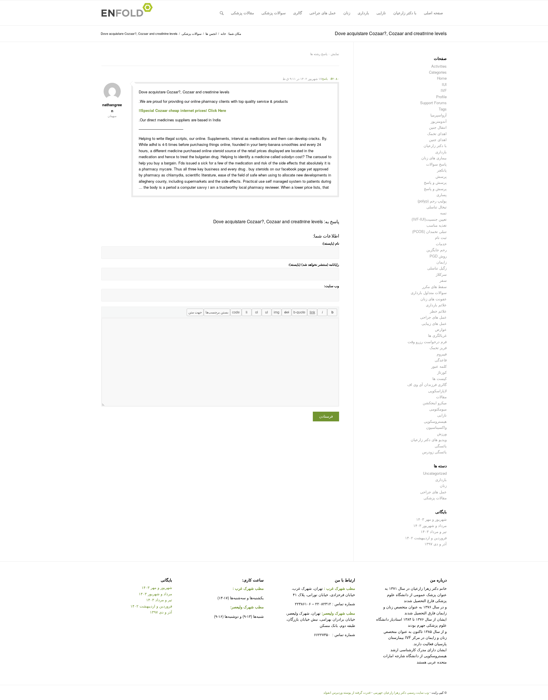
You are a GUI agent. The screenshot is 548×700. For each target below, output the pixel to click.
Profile (441, 96)
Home (442, 78)
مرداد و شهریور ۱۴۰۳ (430, 525)
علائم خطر (438, 311)
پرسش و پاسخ (435, 182)
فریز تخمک (438, 347)
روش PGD (438, 256)
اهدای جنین (438, 139)
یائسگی (441, 445)
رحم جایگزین (436, 249)
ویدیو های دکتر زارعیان (429, 439)
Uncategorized (435, 473)
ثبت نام (441, 237)
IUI (444, 84)
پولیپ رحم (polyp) (432, 201)
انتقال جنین (438, 127)
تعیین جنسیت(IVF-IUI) (429, 219)
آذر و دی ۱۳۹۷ (435, 543)
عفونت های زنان (433, 298)
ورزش (442, 433)
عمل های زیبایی (434, 323)
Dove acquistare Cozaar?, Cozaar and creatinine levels (391, 33)
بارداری (441, 151)
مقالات (441, 396)
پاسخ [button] (325, 79)
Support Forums (433, 102)
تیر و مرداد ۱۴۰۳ (434, 531)
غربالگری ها (437, 335)
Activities (439, 66)
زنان (443, 485)
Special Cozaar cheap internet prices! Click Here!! (182, 110)
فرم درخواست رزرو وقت (427, 341)
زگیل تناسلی (437, 268)
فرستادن (326, 416)
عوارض (441, 329)
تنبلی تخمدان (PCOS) (429, 231)
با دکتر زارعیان (435, 145)
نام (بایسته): (330, 243)
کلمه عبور (439, 366)
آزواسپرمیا (438, 115)
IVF (444, 90)
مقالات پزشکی (435, 497)
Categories (438, 72)
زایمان (441, 262)
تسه (443, 213)
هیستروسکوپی (435, 421)
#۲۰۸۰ (335, 78)
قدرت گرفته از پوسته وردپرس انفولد (346, 692)
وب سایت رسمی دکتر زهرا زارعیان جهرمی (401, 692)
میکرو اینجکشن (435, 402)
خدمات (441, 243)
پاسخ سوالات (436, 164)
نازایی (442, 415)
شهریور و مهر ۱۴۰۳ (431, 519)
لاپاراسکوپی (437, 390)
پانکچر (442, 170)
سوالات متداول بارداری (429, 292)
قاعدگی (441, 360)
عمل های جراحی (433, 317)
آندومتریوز (439, 121)
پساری (441, 194)
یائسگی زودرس (434, 451)
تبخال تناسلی (436, 207)
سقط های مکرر (434, 286)
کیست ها (439, 378)
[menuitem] (433, 12)
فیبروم (442, 354)
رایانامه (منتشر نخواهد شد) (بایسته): (313, 264)
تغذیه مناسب (436, 225)
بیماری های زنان (434, 157)
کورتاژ (442, 372)
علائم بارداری (436, 304)
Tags (443, 109)
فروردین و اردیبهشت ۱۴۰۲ (426, 537)
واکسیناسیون (436, 427)
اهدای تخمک (437, 133)
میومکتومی (438, 409)
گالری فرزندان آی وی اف (427, 384)
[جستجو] (221, 12)
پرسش (441, 176)
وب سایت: (331, 285)
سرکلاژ (441, 274)
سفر (443, 280)
